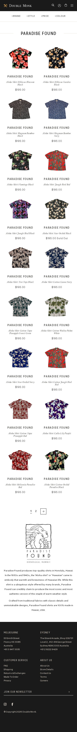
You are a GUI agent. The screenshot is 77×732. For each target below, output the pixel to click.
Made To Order (11, 677)
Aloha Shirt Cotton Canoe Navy (56, 282)
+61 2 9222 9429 (49, 649)
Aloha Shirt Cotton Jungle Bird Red (57, 383)
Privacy (7, 681)
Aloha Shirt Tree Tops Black (20, 282)
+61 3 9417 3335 (12, 649)
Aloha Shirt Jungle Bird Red (56, 184)
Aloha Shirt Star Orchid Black (56, 233)
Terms (43, 677)
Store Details (46, 669)
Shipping (8, 669)
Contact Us (45, 673)
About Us (45, 666)
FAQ (6, 666)
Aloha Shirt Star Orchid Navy (20, 382)
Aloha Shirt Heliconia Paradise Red (20, 486)
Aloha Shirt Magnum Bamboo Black (20, 134)
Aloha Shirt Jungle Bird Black (20, 233)
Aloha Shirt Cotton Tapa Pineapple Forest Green (20, 332)
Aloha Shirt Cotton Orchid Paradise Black (56, 486)
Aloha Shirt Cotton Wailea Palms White (57, 332)
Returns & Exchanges (14, 673)
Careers (44, 681)
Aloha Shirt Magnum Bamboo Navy (57, 134)
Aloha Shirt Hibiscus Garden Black (56, 83)
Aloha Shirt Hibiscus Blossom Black (20, 83)
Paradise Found (20, 76)
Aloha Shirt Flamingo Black (20, 184)
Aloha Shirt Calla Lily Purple (57, 433)
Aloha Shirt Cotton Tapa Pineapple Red (20, 434)
